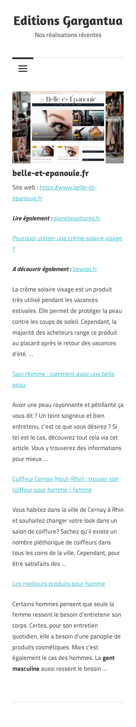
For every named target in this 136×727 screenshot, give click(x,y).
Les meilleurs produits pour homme (58, 583)
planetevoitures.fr (76, 218)
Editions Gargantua (68, 20)
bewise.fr (85, 269)
